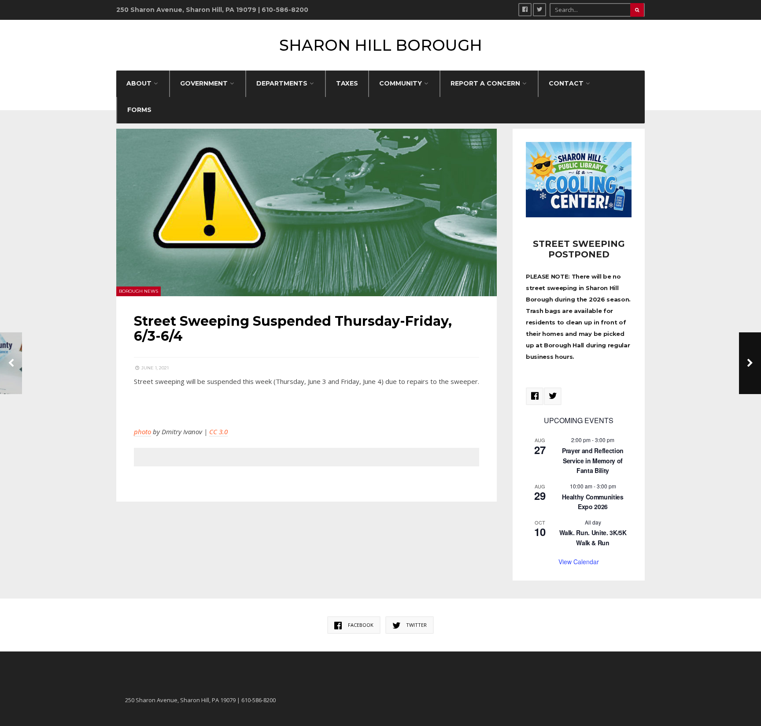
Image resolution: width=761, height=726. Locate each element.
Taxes (347, 83)
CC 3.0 (218, 431)
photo (142, 431)
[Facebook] (525, 9)
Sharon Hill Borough (380, 45)
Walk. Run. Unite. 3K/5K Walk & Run (593, 537)
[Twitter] (539, 9)
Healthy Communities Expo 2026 (592, 501)
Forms (139, 110)
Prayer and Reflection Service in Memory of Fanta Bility (593, 460)
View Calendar (578, 561)
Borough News (138, 291)
